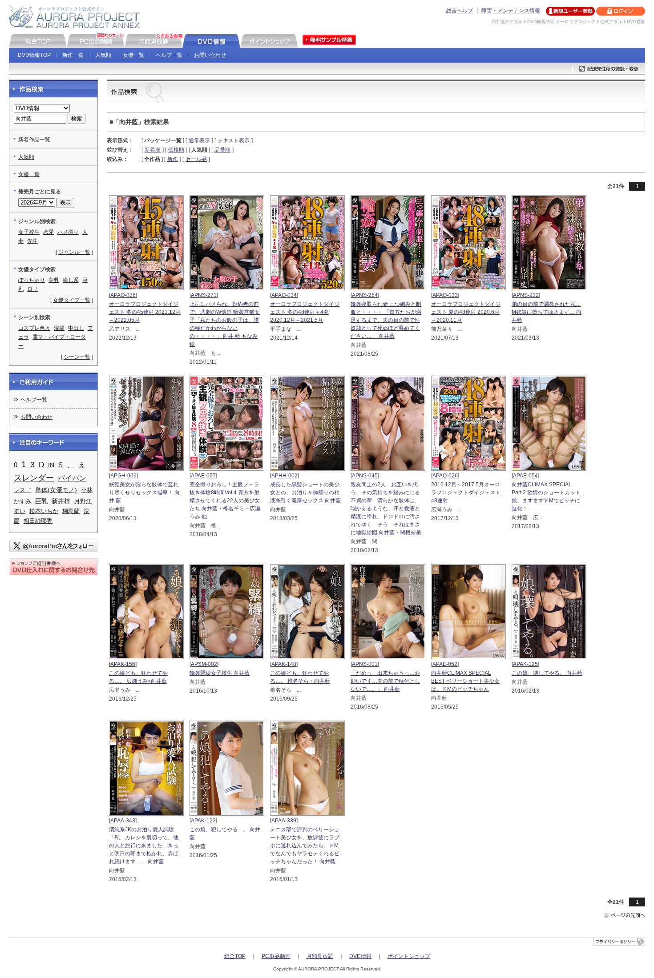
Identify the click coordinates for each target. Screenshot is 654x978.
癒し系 (71, 280)
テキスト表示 (234, 140)
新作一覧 (73, 55)
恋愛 (48, 232)
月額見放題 (320, 956)
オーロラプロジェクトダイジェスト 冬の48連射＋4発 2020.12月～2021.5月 (304, 312)
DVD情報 (360, 956)
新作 (172, 159)
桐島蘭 (71, 511)
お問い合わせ (210, 55)
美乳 (53, 280)
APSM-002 (204, 664)
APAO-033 (445, 295)
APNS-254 (365, 295)
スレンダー (34, 477)
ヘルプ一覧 (169, 55)
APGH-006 (123, 476)
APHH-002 (284, 476)
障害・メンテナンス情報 (510, 11)
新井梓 (61, 501)
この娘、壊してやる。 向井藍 (547, 673)
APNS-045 (365, 476)
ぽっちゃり (31, 280)
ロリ (32, 289)
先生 (32, 241)
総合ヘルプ (459, 11)
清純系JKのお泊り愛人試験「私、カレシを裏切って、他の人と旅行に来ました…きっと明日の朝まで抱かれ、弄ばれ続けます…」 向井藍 (143, 845)
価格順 (176, 150)
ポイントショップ (409, 956)
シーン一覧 (77, 357)
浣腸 (59, 328)
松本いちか (43, 511)
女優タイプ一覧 (71, 300)
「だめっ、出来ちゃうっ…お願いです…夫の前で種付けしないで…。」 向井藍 (385, 681)
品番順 (222, 150)
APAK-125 (525, 664)
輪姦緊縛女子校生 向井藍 (220, 673)
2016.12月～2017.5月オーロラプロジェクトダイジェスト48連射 (466, 492)
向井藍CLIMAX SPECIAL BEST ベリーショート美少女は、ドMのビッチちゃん (465, 681)
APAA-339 (283, 821)
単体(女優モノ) (56, 489)
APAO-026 (445, 476)
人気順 (103, 55)
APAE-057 (203, 476)
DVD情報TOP (34, 55)
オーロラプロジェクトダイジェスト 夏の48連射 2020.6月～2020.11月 (466, 312)
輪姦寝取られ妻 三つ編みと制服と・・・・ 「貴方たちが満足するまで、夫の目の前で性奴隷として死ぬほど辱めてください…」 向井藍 (386, 320)
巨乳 (41, 501)
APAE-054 (525, 476)
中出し (76, 328)
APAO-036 (123, 295)
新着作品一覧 (34, 139)
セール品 (196, 159)
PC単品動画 (276, 956)
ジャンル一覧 (74, 252)
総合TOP (235, 956)
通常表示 (199, 140)
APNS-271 (204, 295)
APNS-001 (365, 664)
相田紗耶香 (38, 520)
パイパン (72, 478)
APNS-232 (526, 295)
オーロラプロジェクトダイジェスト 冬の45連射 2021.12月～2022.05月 (145, 312)
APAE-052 (444, 664)
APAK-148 (283, 664)
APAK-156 (122, 664)
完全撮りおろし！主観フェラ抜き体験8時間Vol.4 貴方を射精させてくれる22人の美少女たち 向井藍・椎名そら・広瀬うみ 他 (225, 500)
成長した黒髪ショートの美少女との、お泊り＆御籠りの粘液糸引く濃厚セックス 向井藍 (305, 492)
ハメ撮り (68, 232)
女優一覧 (133, 55)
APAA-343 (122, 821)
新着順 (153, 150)
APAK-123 (203, 821)
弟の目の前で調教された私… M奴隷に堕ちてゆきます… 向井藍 (546, 312)
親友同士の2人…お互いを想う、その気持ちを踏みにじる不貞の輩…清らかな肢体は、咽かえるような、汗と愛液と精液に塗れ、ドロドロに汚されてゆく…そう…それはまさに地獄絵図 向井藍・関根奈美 (386, 508)
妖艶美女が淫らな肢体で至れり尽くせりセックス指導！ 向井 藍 (144, 492)
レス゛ (22, 490)
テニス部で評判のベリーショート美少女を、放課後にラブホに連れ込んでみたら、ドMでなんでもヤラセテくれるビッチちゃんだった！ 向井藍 (304, 845)
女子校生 (29, 232)
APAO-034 (284, 295)
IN (51, 465)
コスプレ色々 (34, 328)
